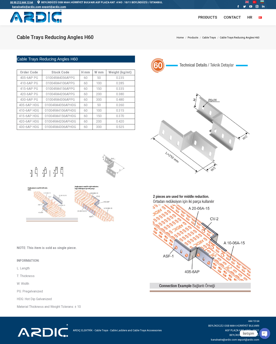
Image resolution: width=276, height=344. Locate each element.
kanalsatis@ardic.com (26, 6)
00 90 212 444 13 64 (21, 2)
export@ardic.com (54, 6)
